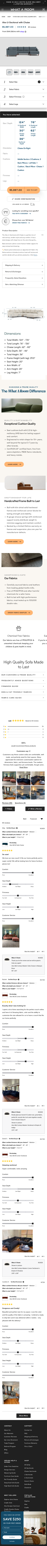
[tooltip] (29, 751)
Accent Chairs (29, 1481)
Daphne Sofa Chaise (11, 1499)
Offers (6, 1453)
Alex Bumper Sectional (12, 1506)
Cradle (26, 1507)
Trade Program (9, 1443)
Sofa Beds (27, 1484)
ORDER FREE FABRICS (19, 223)
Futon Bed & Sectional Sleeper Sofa (24, 16)
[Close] (45, 1)
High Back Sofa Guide (11, 1486)
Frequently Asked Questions (15, 278)
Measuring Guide (10, 1473)
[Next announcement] (43, 3)
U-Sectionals (28, 1478)
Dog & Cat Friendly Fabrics (16, 692)
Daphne (27, 1501)
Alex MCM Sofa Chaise (17, 845)
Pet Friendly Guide (10, 1479)
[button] (23, 82)
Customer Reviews (10, 1436)
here (35, 255)
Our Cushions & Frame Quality (18, 675)
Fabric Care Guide (11, 698)
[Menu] (2, 9)
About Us (7, 1430)
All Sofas (27, 1465)
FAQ (25, 1433)
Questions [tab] (20, 803)
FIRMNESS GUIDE (9, 686)
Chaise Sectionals (30, 1471)
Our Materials (8, 1433)
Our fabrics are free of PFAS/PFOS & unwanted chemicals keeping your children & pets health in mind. (18, 643)
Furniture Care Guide (11, 1476)
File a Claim (28, 1446)
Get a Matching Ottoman (14, 284)
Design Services (9, 1470)
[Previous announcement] (4, 3)
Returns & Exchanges (13, 272)
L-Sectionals (28, 1474)
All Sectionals (29, 1468)
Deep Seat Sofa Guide (11, 1483)
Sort (25, 819)
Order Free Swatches (11, 1466)
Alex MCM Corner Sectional (18, 996)
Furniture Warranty (30, 1443)
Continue (12, 1537)
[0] (44, 9)
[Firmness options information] (23, 97)
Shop (9, 16)
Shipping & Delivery (12, 265)
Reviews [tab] (7, 803)
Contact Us (28, 1430)
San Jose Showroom (11, 1440)
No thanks (12, 1541)
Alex (25, 1504)
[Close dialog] (44, 1513)
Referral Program (10, 1446)
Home (3, 16)
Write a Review (36, 809)
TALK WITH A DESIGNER (20, 213)
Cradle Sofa (8, 1503)
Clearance (27, 1487)
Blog (5, 1449)
